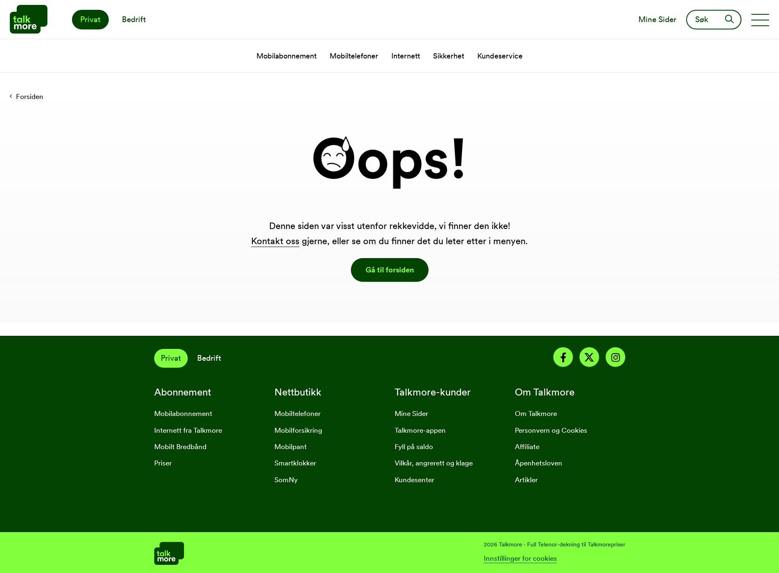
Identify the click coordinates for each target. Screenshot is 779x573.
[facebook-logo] (563, 359)
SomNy (286, 480)
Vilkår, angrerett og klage (434, 463)
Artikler (526, 480)
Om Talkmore (536, 413)
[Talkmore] (272, 552)
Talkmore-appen (420, 430)
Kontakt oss (275, 241)
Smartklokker (295, 463)
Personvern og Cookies (551, 430)
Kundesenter (414, 480)
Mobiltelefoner (297, 413)
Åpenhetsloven (538, 463)
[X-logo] (589, 359)
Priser (163, 463)
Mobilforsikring (298, 430)
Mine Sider (411, 413)
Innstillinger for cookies (520, 558)
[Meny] (760, 19)
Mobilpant (290, 447)
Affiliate (527, 447)
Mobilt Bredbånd (180, 447)
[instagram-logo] (615, 359)
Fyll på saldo (414, 447)
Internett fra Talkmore (188, 430)
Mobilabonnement (183, 413)
